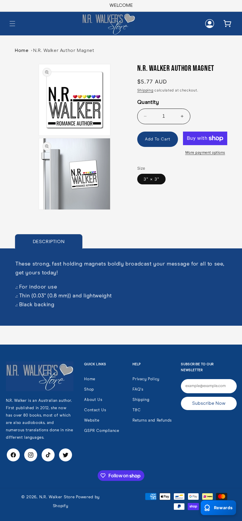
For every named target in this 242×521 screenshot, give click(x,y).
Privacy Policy (146, 379)
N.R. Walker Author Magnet (63, 50)
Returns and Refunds (152, 420)
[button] (12, 23)
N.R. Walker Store (57, 497)
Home (21, 50)
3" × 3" (151, 178)
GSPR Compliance (101, 431)
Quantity (148, 102)
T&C (136, 410)
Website (91, 420)
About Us (93, 400)
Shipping (145, 90)
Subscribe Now (208, 403)
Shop (89, 389)
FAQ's (138, 389)
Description (49, 241)
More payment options (205, 152)
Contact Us (95, 410)
